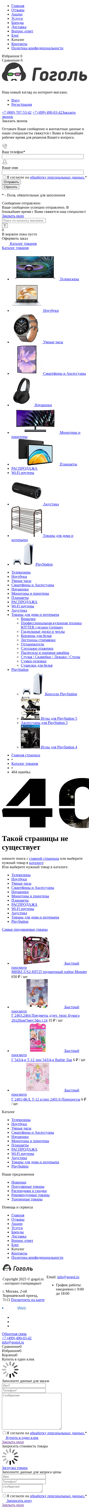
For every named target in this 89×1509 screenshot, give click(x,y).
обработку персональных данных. (57, 177)
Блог (15, 35)
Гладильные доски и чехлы (43, 631)
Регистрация (21, 104)
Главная (17, 6)
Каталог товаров (23, 244)
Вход (15, 100)
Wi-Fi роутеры (22, 473)
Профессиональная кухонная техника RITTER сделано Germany (51, 625)
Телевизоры (69, 279)
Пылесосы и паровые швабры (45, 653)
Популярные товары (27, 1186)
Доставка (18, 27)
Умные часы (53, 342)
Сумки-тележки (34, 661)
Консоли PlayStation (61, 694)
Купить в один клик (21, 1438)
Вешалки (28, 619)
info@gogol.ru (68, 1277)
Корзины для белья (36, 636)
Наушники (43, 405)
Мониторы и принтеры (30, 896)
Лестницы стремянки (38, 640)
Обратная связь (14, 1334)
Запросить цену (19, 1501)
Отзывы (17, 10)
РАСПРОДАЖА (24, 468)
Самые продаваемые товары (25, 929)
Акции (17, 14)
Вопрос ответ (22, 31)
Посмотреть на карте (28, 1300)
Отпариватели (32, 644)
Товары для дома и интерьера (35, 917)
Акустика (51, 504)
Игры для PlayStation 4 (59, 747)
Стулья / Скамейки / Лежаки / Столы (50, 657)
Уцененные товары (26, 1199)
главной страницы (44, 858)
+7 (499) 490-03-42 (61, 1273)
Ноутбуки (51, 311)
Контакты (19, 44)
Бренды (17, 23)
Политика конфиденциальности (37, 48)
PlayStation (44, 564)
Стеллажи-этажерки (37, 648)
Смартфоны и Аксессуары (64, 373)
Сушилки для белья (36, 665)
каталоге (36, 863)
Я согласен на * (47, 1433)
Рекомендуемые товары (30, 1195)
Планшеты (68, 464)
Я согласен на (47, 177)
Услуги (17, 18)
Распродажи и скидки (29, 1191)
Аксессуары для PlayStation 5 (44, 723)
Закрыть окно (13, 216)
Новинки (18, 1182)
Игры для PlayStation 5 (59, 718)
